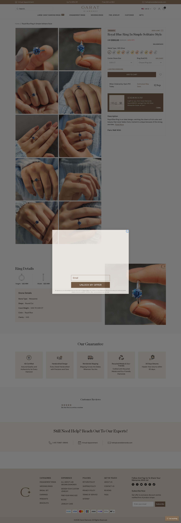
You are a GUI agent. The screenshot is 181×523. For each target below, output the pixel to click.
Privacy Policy (86, 290)
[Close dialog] (127, 231)
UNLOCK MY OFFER (90, 284)
